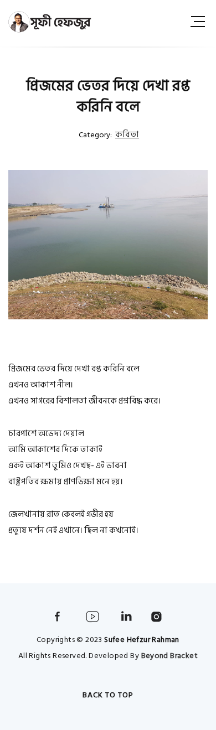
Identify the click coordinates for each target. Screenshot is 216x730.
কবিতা (127, 134)
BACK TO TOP (108, 694)
